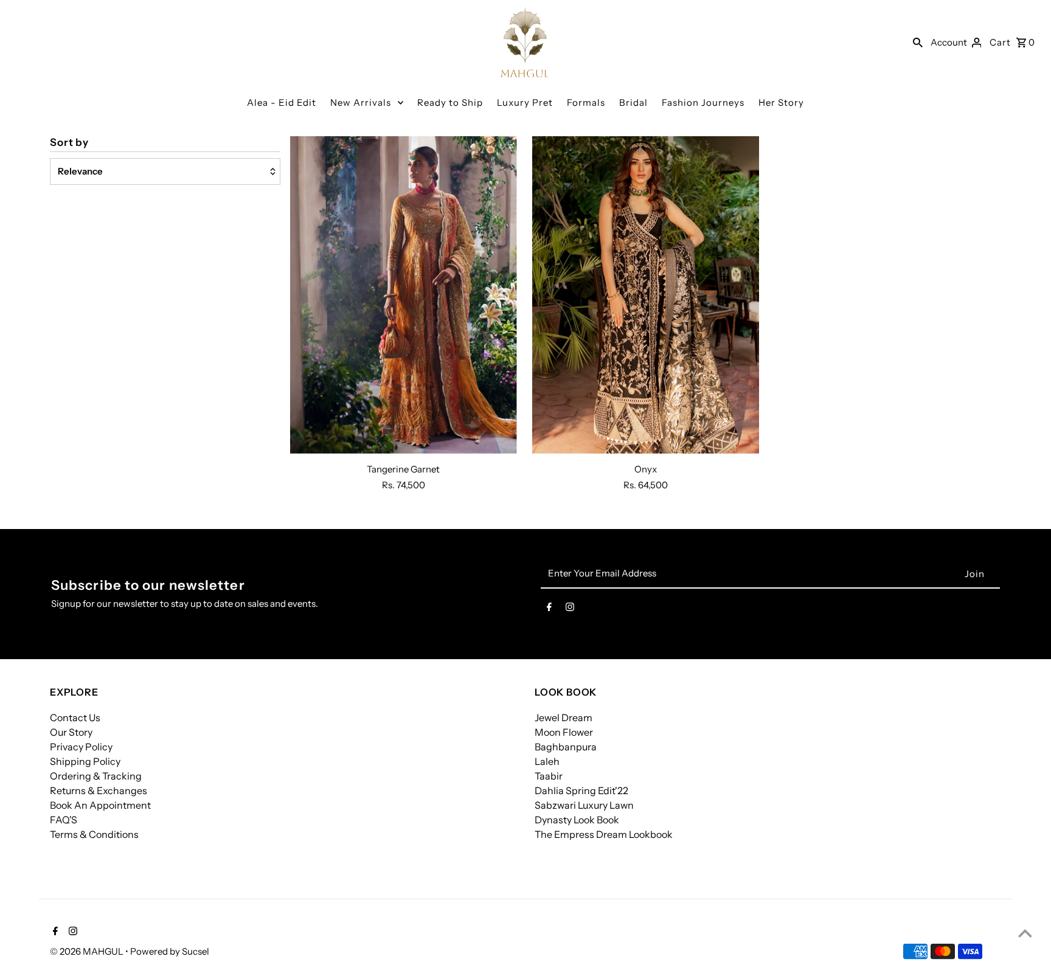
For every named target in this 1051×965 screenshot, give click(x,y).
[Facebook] (549, 609)
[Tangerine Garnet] (403, 295)
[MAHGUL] (525, 41)
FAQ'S (63, 820)
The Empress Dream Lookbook (604, 834)
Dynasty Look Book (577, 820)
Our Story (71, 732)
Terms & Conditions (94, 834)
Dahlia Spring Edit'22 (581, 790)
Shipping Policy (85, 761)
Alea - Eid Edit (281, 102)
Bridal (633, 102)
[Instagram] (570, 609)
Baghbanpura (566, 747)
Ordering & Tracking (96, 776)
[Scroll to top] (1025, 933)
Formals (586, 102)
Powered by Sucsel (169, 951)
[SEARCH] (918, 42)
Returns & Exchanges (98, 790)
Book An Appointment (100, 805)
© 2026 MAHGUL (87, 951)
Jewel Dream (563, 717)
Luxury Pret (525, 102)
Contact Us (75, 717)
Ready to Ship (450, 102)
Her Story (781, 102)
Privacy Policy (81, 747)
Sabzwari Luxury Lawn (584, 805)
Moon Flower (564, 732)
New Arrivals (360, 102)
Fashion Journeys (703, 102)
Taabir (549, 776)
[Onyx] (645, 295)
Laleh (547, 761)
